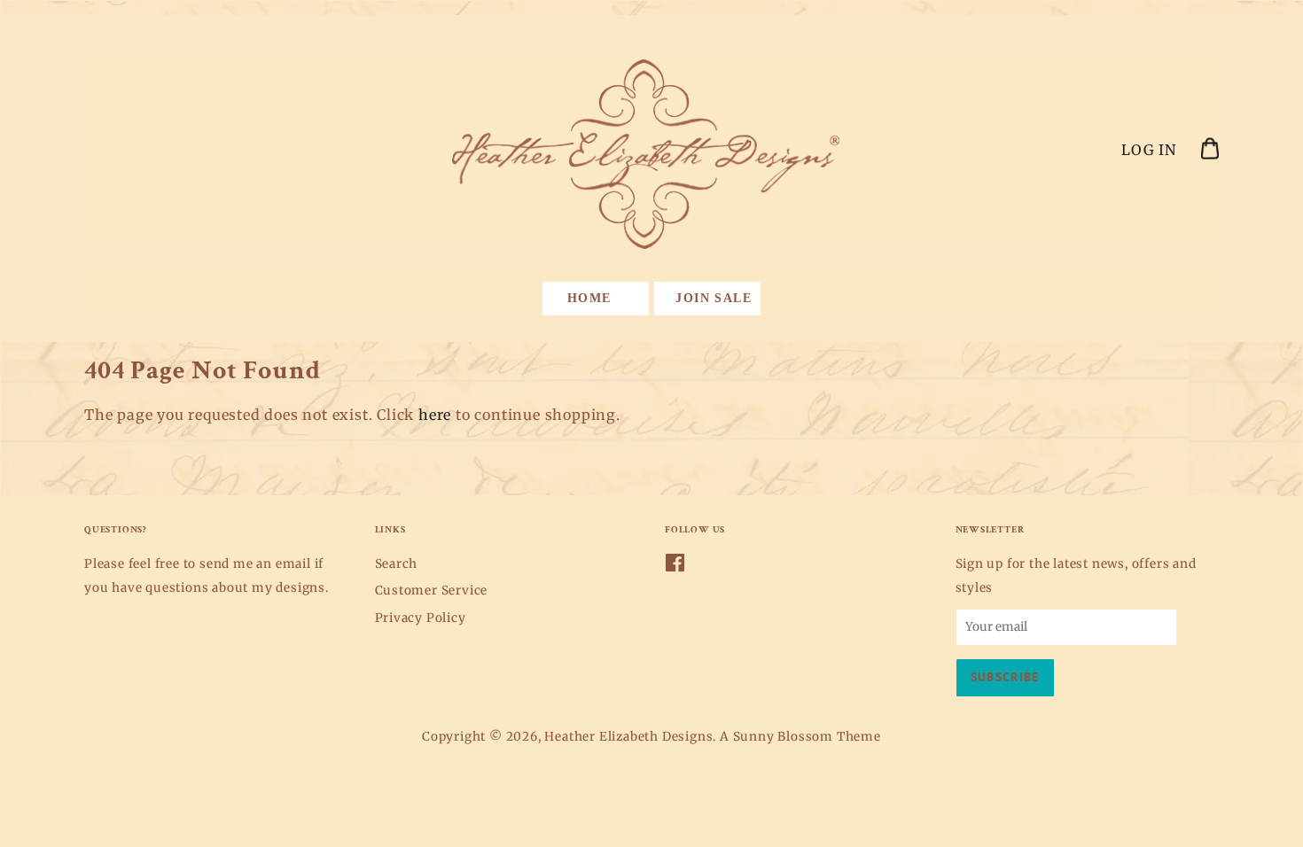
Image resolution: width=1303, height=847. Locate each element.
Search (396, 563)
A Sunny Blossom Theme (800, 736)
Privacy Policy (420, 618)
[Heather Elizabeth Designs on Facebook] (675, 566)
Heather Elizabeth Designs (628, 736)
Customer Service (431, 590)
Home (589, 298)
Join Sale (713, 298)
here (434, 415)
